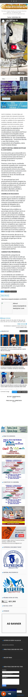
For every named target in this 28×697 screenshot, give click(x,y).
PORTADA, (8, 96)
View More (24, 331)
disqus (19, 392)
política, (4, 96)
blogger (14, 392)
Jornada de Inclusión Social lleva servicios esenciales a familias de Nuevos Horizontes (13, 367)
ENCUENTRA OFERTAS (8, 645)
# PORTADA (13, 291)
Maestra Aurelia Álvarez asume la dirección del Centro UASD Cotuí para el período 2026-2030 (14, 385)
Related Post (5, 331)
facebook (24, 392)
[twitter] (14, 1)
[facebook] (11, 1)
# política (7, 291)
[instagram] (16, 1)
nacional (4, 336)
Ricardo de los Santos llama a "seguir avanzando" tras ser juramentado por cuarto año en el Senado (13, 349)
